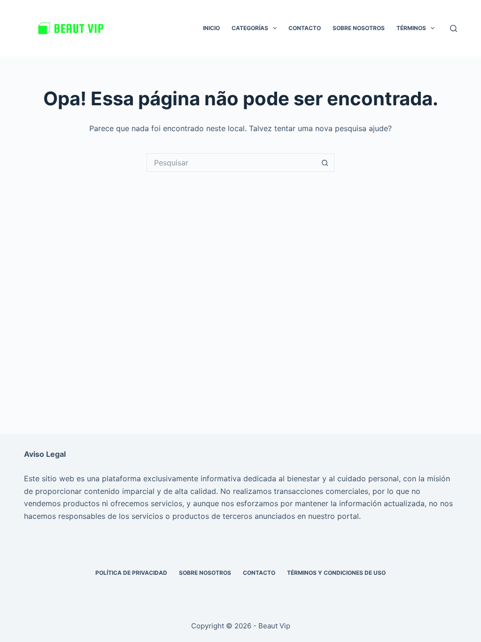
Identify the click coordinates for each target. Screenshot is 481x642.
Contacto (304, 27)
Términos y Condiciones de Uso (336, 572)
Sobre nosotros (359, 27)
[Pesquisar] (453, 28)
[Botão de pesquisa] (325, 162)
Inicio (211, 27)
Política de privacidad (131, 572)
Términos (411, 27)
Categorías (250, 27)
